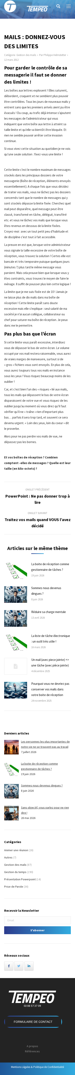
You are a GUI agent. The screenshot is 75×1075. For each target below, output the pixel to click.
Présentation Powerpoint (20, 879)
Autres (8, 857)
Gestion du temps (15, 872)
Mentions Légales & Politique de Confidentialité (37, 1067)
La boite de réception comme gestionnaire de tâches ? (50, 567)
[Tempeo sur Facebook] (8, 966)
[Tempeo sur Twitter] (18, 966)
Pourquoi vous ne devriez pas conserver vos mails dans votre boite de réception (50, 689)
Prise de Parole (13, 886)
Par (52, 55)
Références (32, 1051)
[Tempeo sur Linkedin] (29, 966)
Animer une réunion (16, 850)
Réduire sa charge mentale (48, 612)
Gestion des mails (26, 55)
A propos (32, 1046)
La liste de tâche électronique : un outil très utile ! (50, 638)
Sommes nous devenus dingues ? (46, 591)
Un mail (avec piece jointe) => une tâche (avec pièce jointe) (50, 662)
